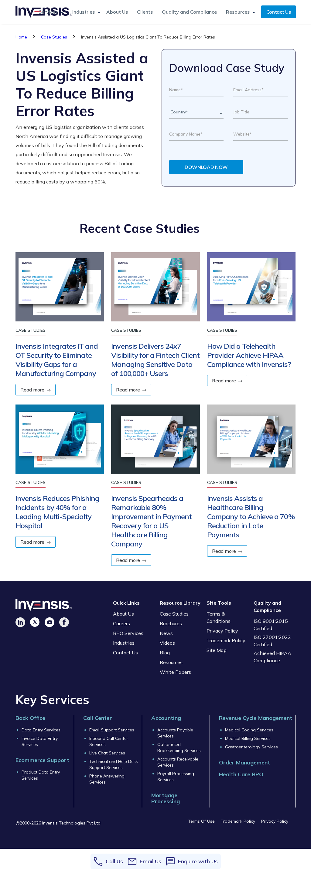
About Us (117, 12)
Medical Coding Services (249, 730)
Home (21, 37)
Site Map (217, 650)
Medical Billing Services (248, 738)
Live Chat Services (107, 753)
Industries (124, 643)
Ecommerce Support (42, 760)
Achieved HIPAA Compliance (272, 656)
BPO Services (128, 633)
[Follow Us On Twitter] (35, 622)
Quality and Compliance (189, 12)
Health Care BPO (241, 774)
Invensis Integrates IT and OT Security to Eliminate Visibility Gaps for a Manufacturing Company (56, 359)
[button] (49, 12)
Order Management (244, 762)
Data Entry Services (41, 730)
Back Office (30, 717)
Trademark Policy (226, 640)
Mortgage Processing (165, 798)
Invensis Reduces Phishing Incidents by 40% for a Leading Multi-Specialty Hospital (57, 512)
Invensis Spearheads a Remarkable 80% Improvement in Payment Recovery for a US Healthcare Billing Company (151, 521)
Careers (121, 623)
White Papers (175, 672)
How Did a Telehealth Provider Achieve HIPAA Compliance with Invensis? (249, 355)
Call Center (97, 717)
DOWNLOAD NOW (206, 167)
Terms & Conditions (219, 617)
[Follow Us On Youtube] (49, 622)
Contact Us (278, 12)
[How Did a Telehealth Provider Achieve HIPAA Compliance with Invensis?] (251, 289)
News (166, 633)
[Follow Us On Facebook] (64, 622)
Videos (167, 643)
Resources (171, 662)
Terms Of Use (201, 821)
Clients (145, 12)
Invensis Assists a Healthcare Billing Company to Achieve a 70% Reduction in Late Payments (251, 516)
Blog (165, 653)
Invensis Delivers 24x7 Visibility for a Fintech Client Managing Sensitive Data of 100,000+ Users (155, 359)
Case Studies (54, 37)
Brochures (171, 623)
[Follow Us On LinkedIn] (20, 622)
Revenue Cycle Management (255, 717)
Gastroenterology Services (251, 747)
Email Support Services (111, 730)
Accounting (166, 717)
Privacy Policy (222, 631)
